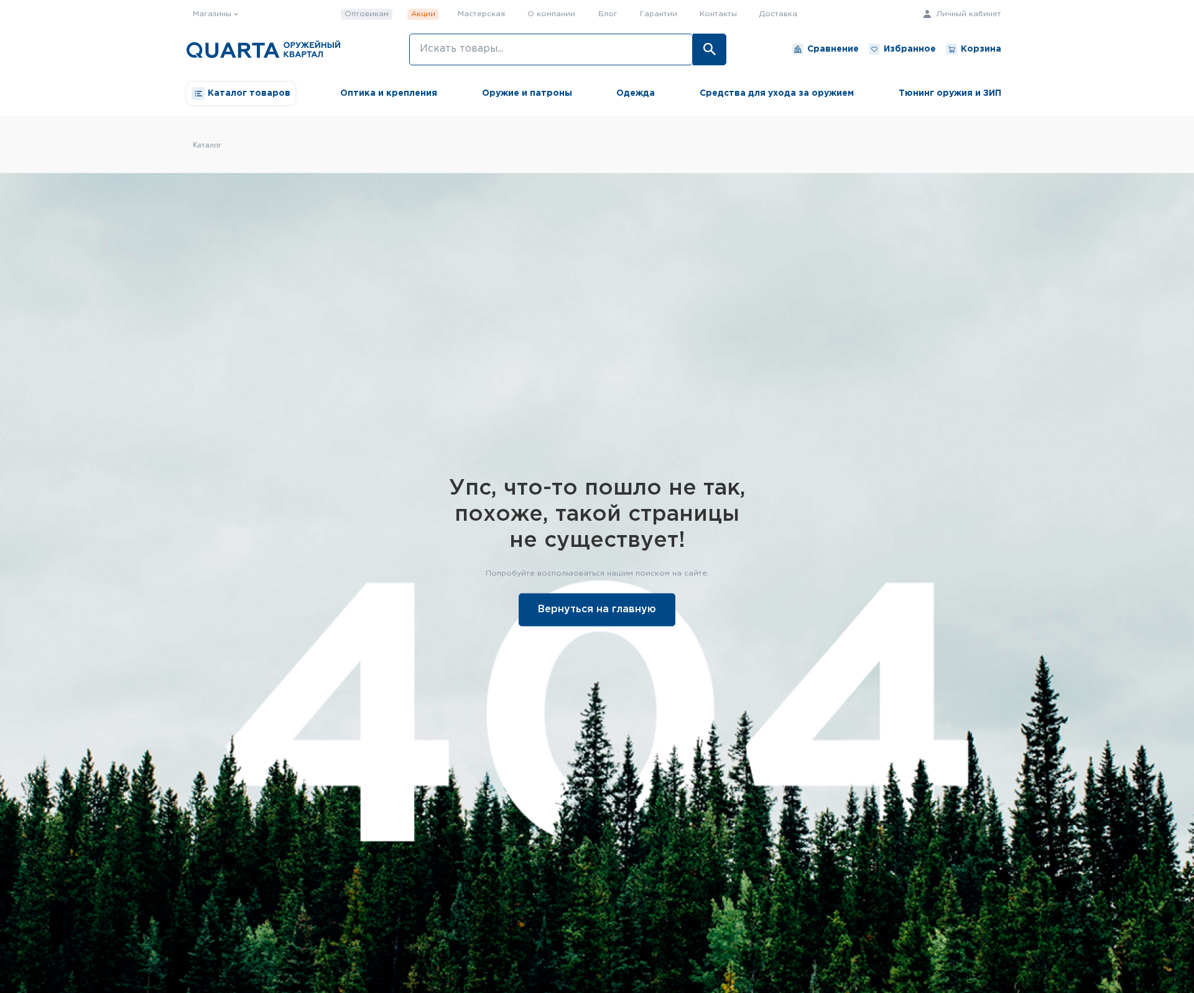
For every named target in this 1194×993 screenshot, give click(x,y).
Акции (423, 14)
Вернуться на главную (597, 608)
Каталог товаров (249, 93)
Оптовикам (367, 14)
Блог (608, 14)
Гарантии (658, 14)
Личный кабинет (967, 14)
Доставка (778, 14)
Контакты (718, 14)
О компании (551, 14)
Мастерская (481, 14)
